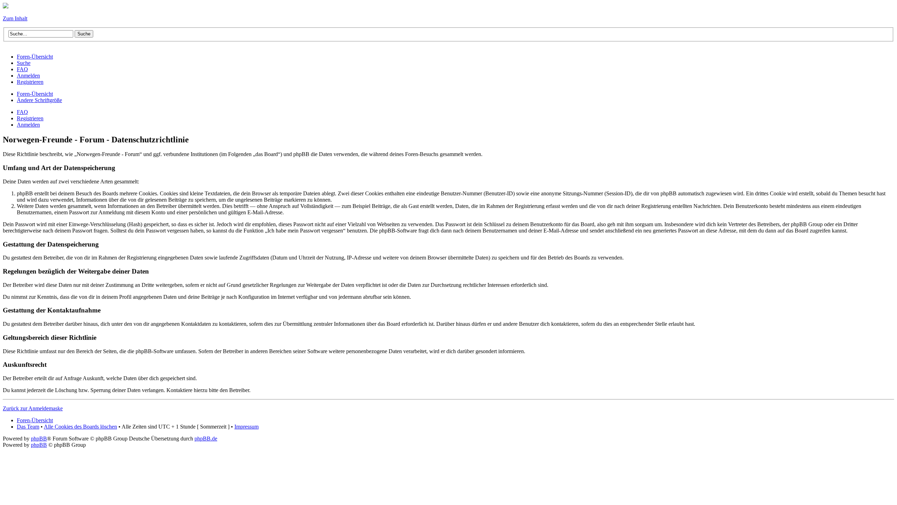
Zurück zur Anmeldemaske (33, 408)
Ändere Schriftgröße (39, 100)
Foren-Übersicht (35, 94)
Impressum (246, 427)
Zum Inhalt (15, 18)
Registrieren (30, 118)
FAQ (22, 112)
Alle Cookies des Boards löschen (80, 427)
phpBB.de (205, 439)
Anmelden (28, 125)
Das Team (28, 427)
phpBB (39, 439)
